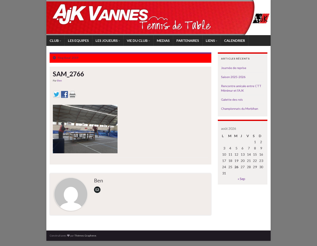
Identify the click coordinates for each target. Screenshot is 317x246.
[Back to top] (307, 236)
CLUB (55, 40)
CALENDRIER (234, 40)
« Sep (241, 179)
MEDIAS (163, 40)
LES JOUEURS (107, 40)
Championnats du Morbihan (239, 108)
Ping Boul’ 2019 (68, 58)
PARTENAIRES (187, 40)
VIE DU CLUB (137, 40)
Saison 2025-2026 (233, 77)
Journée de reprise (233, 68)
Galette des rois (232, 99)
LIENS (211, 40)
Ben (59, 80)
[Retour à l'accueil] (158, 17)
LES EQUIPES (78, 40)
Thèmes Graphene (85, 235)
